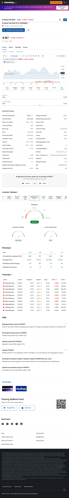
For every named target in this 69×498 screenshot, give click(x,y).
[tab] (9, 198)
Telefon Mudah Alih (7, 437)
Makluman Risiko (28, 486)
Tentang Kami (40, 433)
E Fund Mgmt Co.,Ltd (61, 152)
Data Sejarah (19, 51)
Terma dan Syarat (6, 486)
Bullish (44, 183)
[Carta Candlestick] (4, 56)
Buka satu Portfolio (7, 440)
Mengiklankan (40, 437)
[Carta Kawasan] (6, 56)
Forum (25, 47)
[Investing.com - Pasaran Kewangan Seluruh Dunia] (10, 2)
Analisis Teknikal (9, 192)
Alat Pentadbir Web (7, 444)
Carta (11, 47)
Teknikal (18, 47)
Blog (2, 433)
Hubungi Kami (40, 440)
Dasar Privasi (17, 486)
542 (66, 161)
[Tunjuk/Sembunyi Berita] (43, 56)
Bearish (28, 183)
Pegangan (11, 51)
